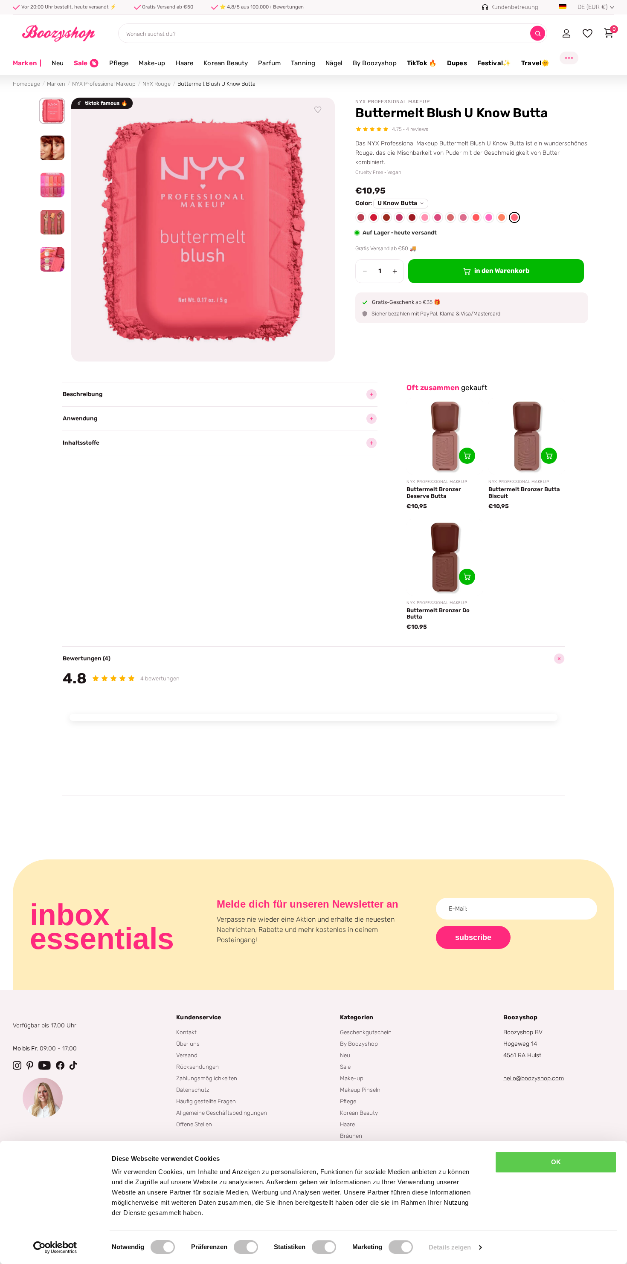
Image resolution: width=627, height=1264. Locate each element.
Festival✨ (494, 63)
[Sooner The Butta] (501, 217)
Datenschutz (192, 1089)
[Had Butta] (476, 217)
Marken (27, 63)
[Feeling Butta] (450, 217)
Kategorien (356, 1017)
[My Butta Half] (488, 217)
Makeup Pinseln (360, 1089)
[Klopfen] (73, 1065)
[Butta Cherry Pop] (373, 217)
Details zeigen (450, 1247)
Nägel (334, 63)
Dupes (457, 63)
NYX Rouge (156, 84)
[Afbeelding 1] (52, 111)
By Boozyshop (375, 63)
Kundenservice (198, 1017)
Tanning (303, 63)
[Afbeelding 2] (52, 148)
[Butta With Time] (437, 217)
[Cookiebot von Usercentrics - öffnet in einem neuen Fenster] (55, 1247)
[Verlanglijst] (318, 110)
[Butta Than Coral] (412, 217)
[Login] (566, 33)
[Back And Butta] (360, 217)
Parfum (269, 63)
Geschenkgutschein (366, 1032)
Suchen (537, 33)
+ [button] (394, 271)
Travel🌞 (535, 63)
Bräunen (351, 1135)
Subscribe (473, 937)
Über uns (188, 1043)
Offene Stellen (194, 1124)
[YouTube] (44, 1065)
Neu (57, 63)
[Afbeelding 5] (52, 259)
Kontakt (186, 1032)
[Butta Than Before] (399, 217)
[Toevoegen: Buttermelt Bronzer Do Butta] (467, 577)
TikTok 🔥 (422, 63)
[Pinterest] (29, 1065)
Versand (186, 1055)
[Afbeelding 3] (52, 185)
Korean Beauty (225, 63)
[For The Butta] (463, 217)
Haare (185, 63)
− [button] (365, 271)
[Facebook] (60, 1065)
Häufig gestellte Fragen (206, 1101)
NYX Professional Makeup (104, 84)
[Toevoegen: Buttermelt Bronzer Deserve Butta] (467, 456)
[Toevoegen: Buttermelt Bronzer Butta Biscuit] (549, 456)
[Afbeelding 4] (52, 222)
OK (556, 1162)
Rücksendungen (197, 1066)
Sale (345, 1066)
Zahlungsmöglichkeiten (206, 1078)
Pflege (119, 63)
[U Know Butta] (514, 217)
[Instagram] (17, 1065)
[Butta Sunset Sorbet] (386, 217)
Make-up (152, 63)
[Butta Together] (424, 217)
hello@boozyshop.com (533, 1078)
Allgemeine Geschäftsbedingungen (221, 1112)
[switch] (246, 1247)
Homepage (26, 84)
